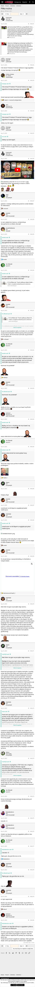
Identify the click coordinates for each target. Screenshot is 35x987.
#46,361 (32, 310)
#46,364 (32, 419)
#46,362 (32, 350)
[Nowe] (29, 2)
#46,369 (32, 556)
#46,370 (32, 604)
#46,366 (32, 488)
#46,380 (32, 920)
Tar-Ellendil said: (6, 314)
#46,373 (32, 758)
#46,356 (32, 158)
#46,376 (32, 831)
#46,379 (32, 896)
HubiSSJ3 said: (5, 654)
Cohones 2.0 (5, 978)
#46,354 (32, 111)
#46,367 (32, 505)
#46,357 (32, 201)
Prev (7, 14)
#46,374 (32, 796)
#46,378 (32, 869)
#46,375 (32, 818)
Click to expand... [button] (17, 327)
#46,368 (32, 520)
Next (21, 14)
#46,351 (32, 24)
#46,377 (32, 846)
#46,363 (32, 388)
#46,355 (32, 133)
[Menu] (2, 2)
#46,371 (32, 651)
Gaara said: (4, 711)
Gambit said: (5, 237)
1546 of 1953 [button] (14, 14)
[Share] (29, 24)
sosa (3, 11)
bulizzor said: (5, 450)
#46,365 (32, 446)
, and (12, 100)
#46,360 (32, 270)
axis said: (4, 136)
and (9, 593)
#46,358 (32, 219)
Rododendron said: (7, 849)
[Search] (33, 2)
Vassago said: (5, 83)
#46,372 (32, 708)
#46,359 (32, 234)
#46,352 (32, 65)
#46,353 (32, 80)
